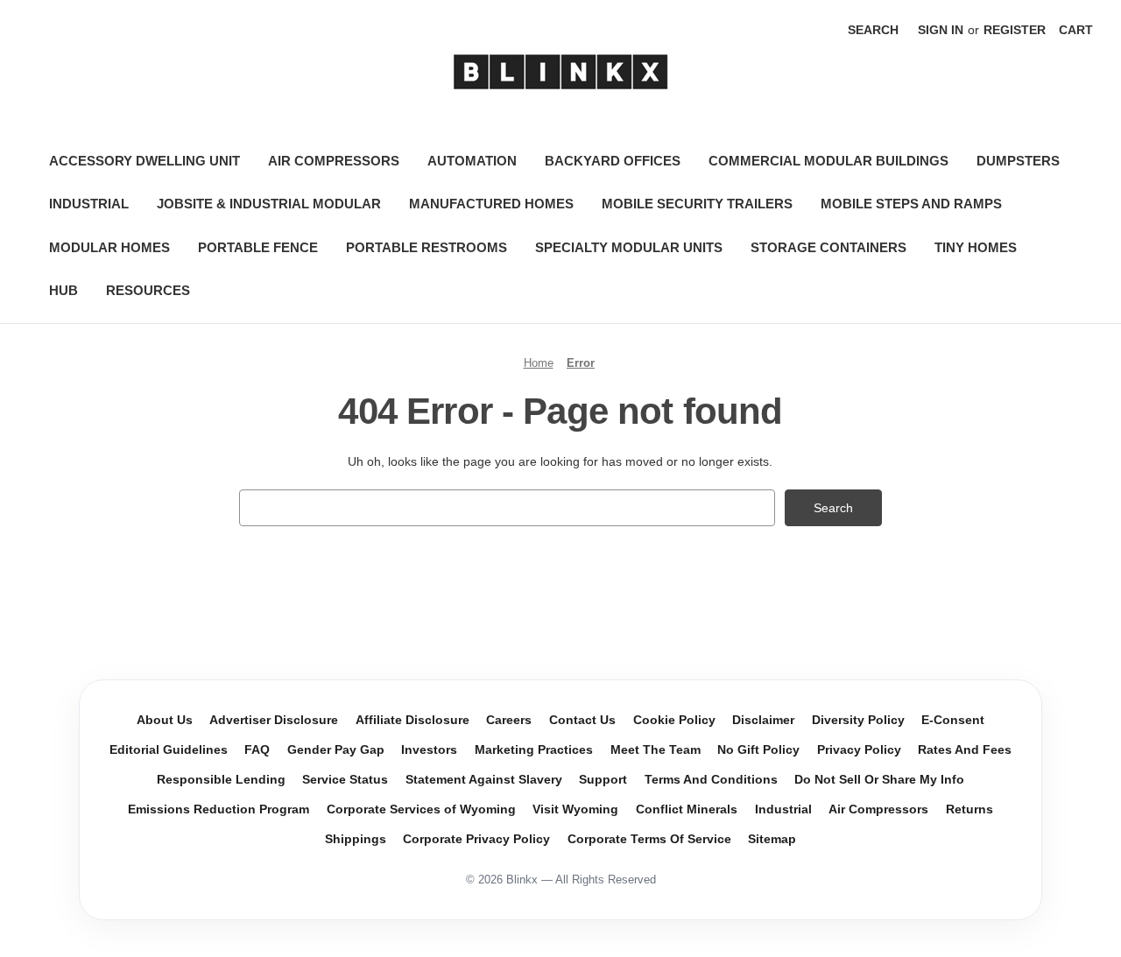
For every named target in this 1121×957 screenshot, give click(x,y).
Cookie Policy (674, 720)
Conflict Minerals (686, 809)
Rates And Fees (965, 749)
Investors (429, 749)
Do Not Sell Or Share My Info (879, 779)
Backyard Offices (612, 160)
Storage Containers (828, 247)
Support (603, 779)
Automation (472, 160)
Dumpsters (1018, 160)
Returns (969, 809)
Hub (63, 290)
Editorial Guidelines (168, 749)
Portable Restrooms (426, 247)
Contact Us (582, 720)
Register (1015, 30)
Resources (148, 290)
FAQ (257, 749)
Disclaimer (763, 720)
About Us (165, 720)
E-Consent (952, 720)
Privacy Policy (859, 749)
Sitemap (772, 839)
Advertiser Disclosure (273, 720)
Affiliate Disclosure (412, 720)
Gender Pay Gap (335, 749)
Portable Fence (258, 247)
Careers (509, 720)
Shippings (355, 839)
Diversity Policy (858, 720)
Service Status (345, 779)
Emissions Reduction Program (218, 809)
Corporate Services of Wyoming (421, 809)
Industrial (89, 203)
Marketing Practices (534, 749)
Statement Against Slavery (483, 779)
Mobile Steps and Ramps (911, 203)
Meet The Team (655, 749)
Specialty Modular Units (629, 247)
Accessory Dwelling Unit (144, 160)
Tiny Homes (975, 247)
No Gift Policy (758, 749)
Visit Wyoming (575, 809)
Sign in (940, 30)
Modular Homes (109, 247)
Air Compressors (333, 160)
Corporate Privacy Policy (476, 839)
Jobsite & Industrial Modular (269, 203)
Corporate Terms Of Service (649, 839)
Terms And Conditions (711, 779)
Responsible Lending (221, 779)
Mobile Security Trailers (697, 203)
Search (873, 30)
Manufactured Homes (491, 203)
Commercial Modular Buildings (828, 160)
